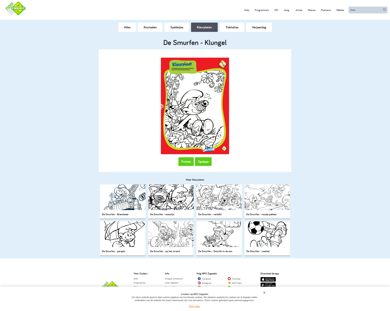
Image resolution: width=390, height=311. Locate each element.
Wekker (340, 10)
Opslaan (203, 161)
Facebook (206, 279)
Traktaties (231, 27)
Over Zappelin (172, 283)
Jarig (286, 10)
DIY (276, 10)
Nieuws (312, 10)
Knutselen (150, 27)
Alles (127, 27)
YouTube (236, 279)
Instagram (206, 283)
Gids (246, 10)
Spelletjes (176, 27)
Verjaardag (259, 27)
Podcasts (326, 10)
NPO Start (237, 283)
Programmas (139, 283)
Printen (186, 161)
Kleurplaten (204, 27)
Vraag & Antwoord (174, 278)
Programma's (262, 10)
